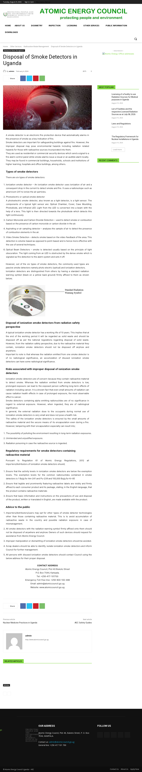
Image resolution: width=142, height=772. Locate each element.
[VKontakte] (127, 735)
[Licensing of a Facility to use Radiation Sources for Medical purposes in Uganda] (103, 97)
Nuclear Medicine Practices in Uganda (20, 622)
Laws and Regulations (121, 124)
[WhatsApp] (42, 78)
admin (11, 71)
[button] (135, 39)
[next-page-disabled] (9, 693)
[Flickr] (113, 735)
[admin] (5, 71)
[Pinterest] (36, 78)
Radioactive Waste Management (36, 46)
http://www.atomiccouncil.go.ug (37, 640)
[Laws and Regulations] (103, 126)
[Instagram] (125, 2)
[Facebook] (122, 2)
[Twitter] (129, 2)
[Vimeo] (133, 2)
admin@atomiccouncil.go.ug (61, 742)
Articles (6, 685)
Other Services (15, 46)
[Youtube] (137, 2)
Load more (117, 149)
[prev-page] (5, 693)
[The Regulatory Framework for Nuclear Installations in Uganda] (103, 139)
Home (5, 46)
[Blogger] (100, 735)
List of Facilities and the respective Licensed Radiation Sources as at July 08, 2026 (125, 111)
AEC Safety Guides (83, 622)
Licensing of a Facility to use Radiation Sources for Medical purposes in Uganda (125, 97)
